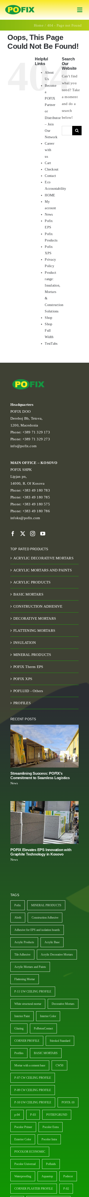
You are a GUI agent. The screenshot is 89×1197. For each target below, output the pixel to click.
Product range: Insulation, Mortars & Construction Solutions (54, 292)
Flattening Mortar (24, 979)
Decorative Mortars (63, 1004)
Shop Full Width (49, 330)
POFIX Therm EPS (28, 667)
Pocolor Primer (23, 1127)
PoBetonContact (43, 1028)
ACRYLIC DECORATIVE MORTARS (43, 558)
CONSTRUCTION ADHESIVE (38, 606)
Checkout (51, 169)
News (49, 214)
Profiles (18, 1053)
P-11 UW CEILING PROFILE (32, 991)
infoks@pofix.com (25, 518)
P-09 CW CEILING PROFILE (32, 1090)
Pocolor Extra (51, 1127)
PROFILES (22, 703)
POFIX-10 (68, 1102)
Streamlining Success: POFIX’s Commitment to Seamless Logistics (40, 775)
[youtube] (42, 533)
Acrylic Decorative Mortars (57, 954)
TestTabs (51, 343)
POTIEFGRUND (56, 1114)
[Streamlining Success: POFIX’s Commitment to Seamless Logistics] (44, 746)
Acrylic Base (52, 942)
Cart (48, 163)
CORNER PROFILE (26, 1041)
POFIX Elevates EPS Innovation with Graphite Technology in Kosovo (40, 852)
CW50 (59, 1065)
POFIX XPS (22, 679)
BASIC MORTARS (28, 594)
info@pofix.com (23, 446)
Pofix (17, 905)
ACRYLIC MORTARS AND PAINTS (42, 570)
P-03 (33, 1114)
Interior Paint (22, 1016)
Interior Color (48, 1016)
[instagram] (32, 533)
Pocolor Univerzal (25, 1164)
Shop (48, 318)
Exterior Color (22, 1139)
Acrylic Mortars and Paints (30, 967)
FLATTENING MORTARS (34, 631)
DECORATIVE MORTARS (34, 618)
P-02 (66, 1188)
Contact (50, 176)
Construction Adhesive (45, 917)
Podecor (68, 1176)
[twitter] (22, 533)
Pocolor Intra (49, 1139)
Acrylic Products (24, 942)
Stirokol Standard (60, 1041)
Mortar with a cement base (29, 1065)
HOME (50, 195)
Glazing (18, 1028)
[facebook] (12, 533)
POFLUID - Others (28, 691)
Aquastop (47, 1176)
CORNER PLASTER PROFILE (33, 1188)
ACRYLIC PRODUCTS (32, 582)
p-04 (17, 1114)
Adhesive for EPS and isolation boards (37, 930)
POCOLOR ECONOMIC (29, 1151)
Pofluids (51, 1164)
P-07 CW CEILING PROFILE (32, 1077)
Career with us (49, 150)
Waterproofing (22, 1176)
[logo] (19, 5)
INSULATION (24, 643)
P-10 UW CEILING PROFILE (32, 1102)
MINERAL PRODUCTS (32, 655)
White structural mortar (27, 1004)
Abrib (17, 917)
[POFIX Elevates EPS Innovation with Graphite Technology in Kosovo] (44, 822)
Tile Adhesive (22, 954)
